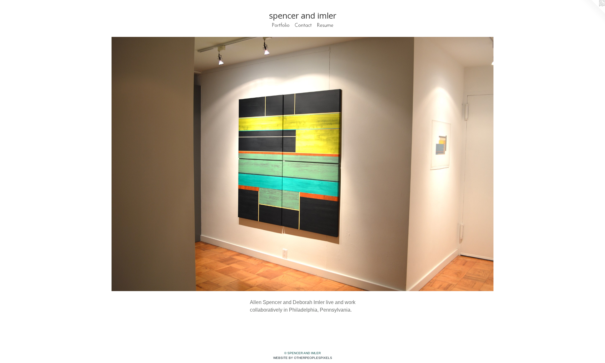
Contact (303, 25)
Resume (325, 25)
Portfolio (281, 25)
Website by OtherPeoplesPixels (302, 358)
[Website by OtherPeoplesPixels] (592, 12)
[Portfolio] (302, 164)
